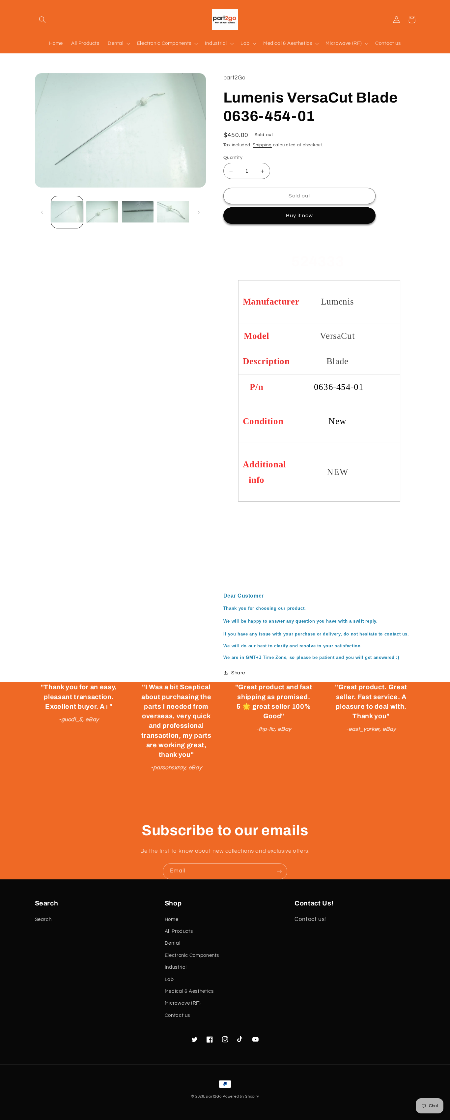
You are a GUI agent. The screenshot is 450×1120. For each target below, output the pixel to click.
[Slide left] (42, 212)
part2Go (213, 1096)
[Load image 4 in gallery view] (173, 212)
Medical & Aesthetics (189, 991)
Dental (173, 943)
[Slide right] (198, 212)
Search (43, 919)
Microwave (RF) (183, 1003)
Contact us (177, 1015)
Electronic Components (192, 955)
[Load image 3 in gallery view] (138, 212)
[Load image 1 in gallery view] (67, 212)
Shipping (262, 145)
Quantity (232, 157)
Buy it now (299, 215)
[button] (42, 19)
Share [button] (238, 672)
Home (172, 919)
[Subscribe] (279, 871)
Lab (169, 979)
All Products (179, 931)
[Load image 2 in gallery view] (102, 212)
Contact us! (310, 919)
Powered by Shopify (241, 1096)
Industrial (176, 967)
